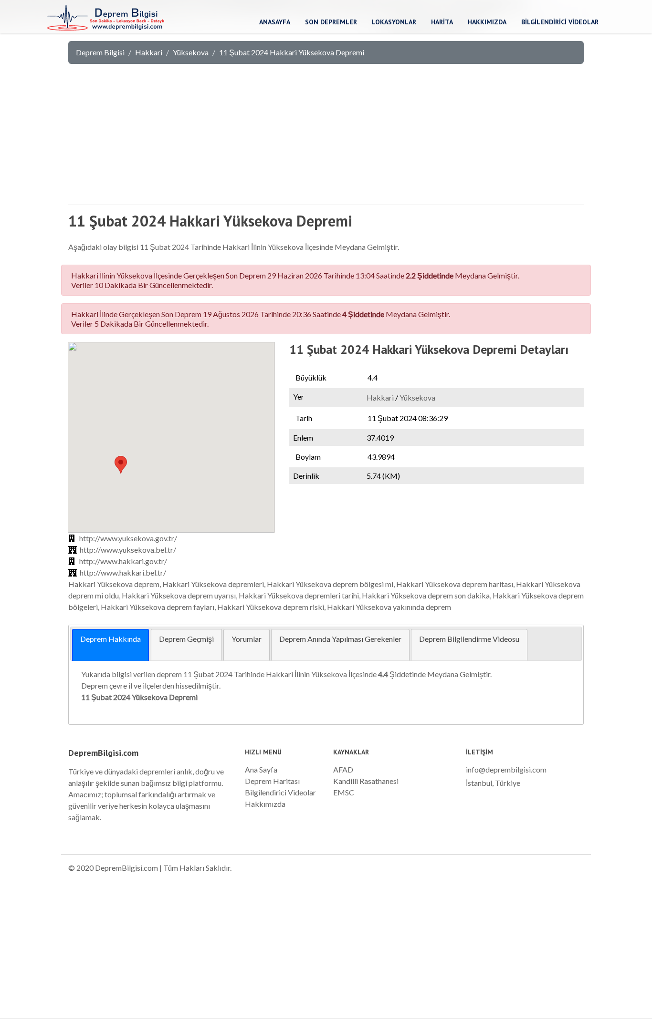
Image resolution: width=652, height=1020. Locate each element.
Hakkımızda (487, 22)
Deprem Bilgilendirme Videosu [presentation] (469, 638)
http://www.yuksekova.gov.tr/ (128, 538)
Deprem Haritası (272, 780)
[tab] (110, 645)
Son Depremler (331, 22)
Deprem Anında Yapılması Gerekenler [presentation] (340, 638)
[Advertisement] (326, 138)
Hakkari (148, 52)
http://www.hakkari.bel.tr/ (123, 572)
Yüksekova (191, 52)
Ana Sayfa (261, 769)
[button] (121, 465)
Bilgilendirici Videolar (560, 22)
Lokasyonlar (394, 22)
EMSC (343, 792)
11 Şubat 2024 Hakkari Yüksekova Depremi (291, 52)
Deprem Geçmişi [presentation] (186, 638)
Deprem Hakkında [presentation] (110, 638)
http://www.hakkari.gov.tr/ (123, 561)
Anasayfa (274, 22)
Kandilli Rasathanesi (366, 780)
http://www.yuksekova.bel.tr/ (128, 549)
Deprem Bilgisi (100, 52)
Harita (442, 22)
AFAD (343, 769)
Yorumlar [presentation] (246, 638)
